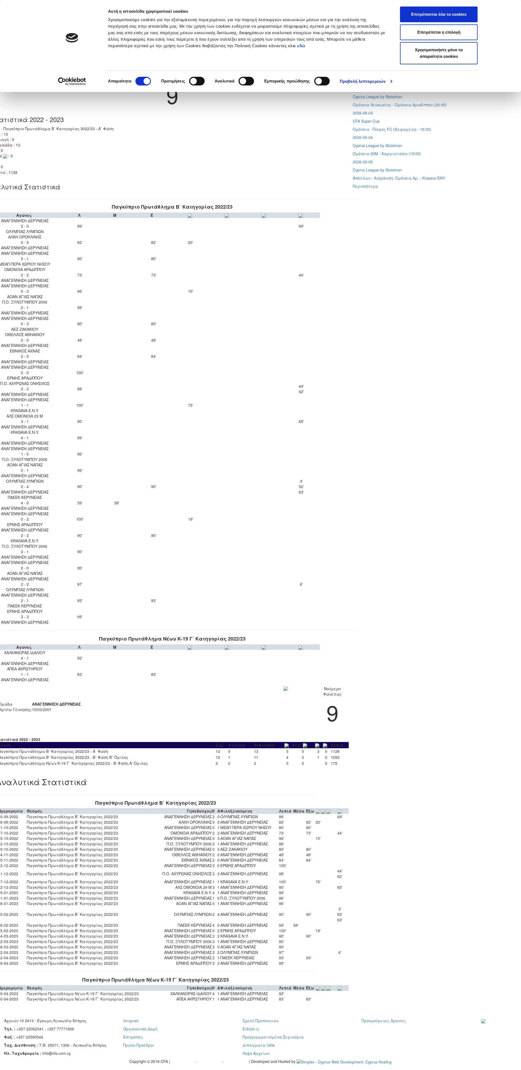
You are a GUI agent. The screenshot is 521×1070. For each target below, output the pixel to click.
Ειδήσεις (251, 1028)
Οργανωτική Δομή (140, 1028)
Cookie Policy (237, 1061)
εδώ (302, 45)
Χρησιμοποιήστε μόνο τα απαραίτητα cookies (439, 53)
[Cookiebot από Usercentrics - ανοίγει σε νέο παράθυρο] (72, 81)
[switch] (197, 81)
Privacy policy (183, 1061)
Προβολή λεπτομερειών (363, 81)
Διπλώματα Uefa (259, 1045)
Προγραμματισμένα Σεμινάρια (273, 1037)
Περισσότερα (365, 186)
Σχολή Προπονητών (260, 1020)
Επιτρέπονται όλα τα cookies (438, 14)
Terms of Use (210, 1061)
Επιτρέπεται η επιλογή (438, 32)
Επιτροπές (133, 1037)
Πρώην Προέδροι (138, 1045)
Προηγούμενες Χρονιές (384, 1020)
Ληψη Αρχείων (256, 1053)
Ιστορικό (131, 1020)
